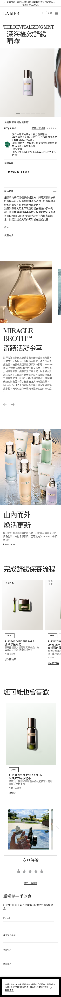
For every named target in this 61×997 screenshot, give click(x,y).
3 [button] (28, 114)
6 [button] (43, 114)
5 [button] (38, 114)
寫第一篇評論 (38, 128)
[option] (27, 82)
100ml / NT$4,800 (18, 171)
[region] (30, 987)
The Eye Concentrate (19, 641)
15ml (9, 635)
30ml (13, 769)
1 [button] (18, 114)
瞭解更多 (9, 989)
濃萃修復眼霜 (13, 644)
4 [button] (33, 114)
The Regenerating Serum (26, 775)
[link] (9, 544)
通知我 (12, 793)
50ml (52, 635)
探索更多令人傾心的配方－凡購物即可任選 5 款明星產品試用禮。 (30, 3)
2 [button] (23, 114)
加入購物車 (10, 659)
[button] (3, 3)
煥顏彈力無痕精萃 (20, 778)
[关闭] (51, 987)
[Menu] (56, 13)
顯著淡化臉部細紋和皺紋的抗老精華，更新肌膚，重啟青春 (31, 783)
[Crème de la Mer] (12, 13)
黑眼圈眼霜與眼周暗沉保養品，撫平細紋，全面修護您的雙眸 (22, 649)
